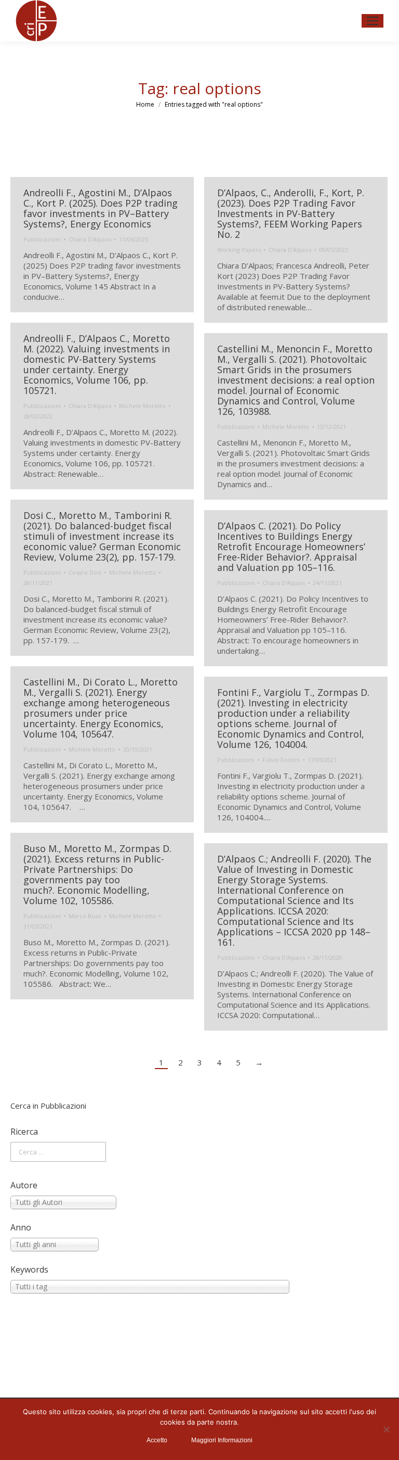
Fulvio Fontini (281, 760)
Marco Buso (85, 916)
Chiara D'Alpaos (90, 239)
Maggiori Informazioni (221, 1440)
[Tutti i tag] (199, 1286)
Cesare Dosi (85, 572)
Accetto (157, 1440)
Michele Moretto (142, 406)
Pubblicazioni (42, 239)
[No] (386, 1429)
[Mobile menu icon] (372, 21)
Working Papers (239, 249)
